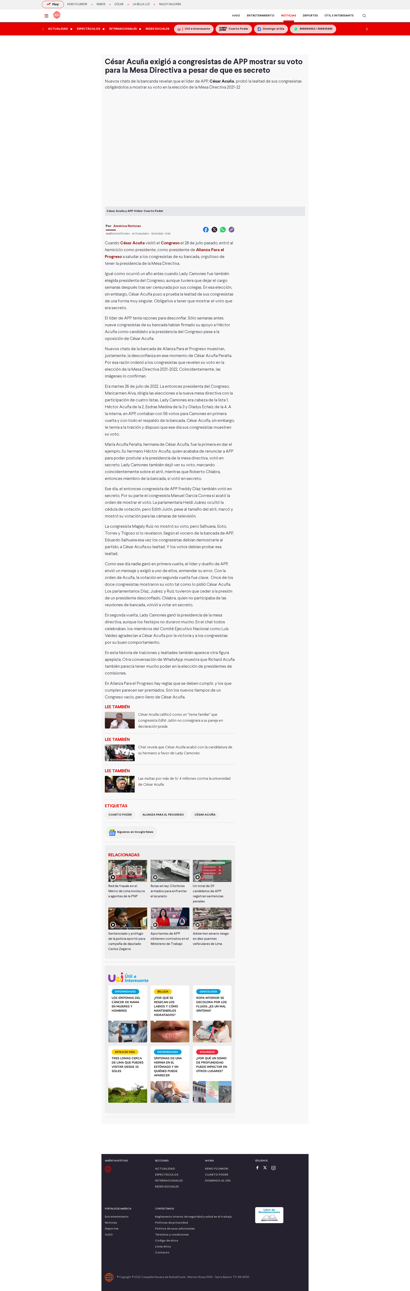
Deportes (112, 1228)
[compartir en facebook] (205, 229)
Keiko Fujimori (77, 4)
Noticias (111, 1222)
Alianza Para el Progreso (163, 814)
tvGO (236, 15)
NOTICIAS (288, 15)
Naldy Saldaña (170, 4)
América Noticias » (118, 234)
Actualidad (165, 1168)
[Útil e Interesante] (169, 977)
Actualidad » (140, 234)
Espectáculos (166, 1174)
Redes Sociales (167, 1186)
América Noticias (127, 226)
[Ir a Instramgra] (274, 1168)
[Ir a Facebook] (258, 1168)
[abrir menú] (47, 16)
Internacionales (169, 1180)
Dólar (119, 4)
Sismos (101, 4)
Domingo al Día (218, 1180)
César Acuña (205, 814)
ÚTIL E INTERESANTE (339, 15)
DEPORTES (310, 15)
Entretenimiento (117, 1216)
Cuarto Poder (120, 814)
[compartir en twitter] (214, 229)
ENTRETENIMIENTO (260, 15)
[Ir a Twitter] (266, 1168)
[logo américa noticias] (56, 15)
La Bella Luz (141, 4)
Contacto (162, 1252)
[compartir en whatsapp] (223, 229)
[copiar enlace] (231, 229)
